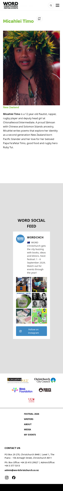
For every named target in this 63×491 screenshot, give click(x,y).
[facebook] (14, 477)
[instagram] (7, 477)
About (27, 424)
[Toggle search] (51, 5)
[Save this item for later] (39, 19)
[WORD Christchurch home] (10, 5)
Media (27, 429)
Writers (28, 419)
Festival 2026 (31, 413)
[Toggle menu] (57, 5)
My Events (30, 434)
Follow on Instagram (33, 331)
